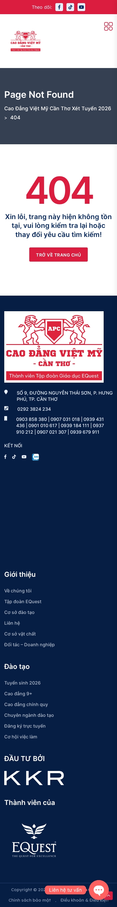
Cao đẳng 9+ (18, 693)
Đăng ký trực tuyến (25, 726)
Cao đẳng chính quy (26, 704)
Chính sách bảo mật (30, 900)
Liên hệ (12, 623)
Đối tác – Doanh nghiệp (29, 644)
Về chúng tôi (18, 591)
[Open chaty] (99, 890)
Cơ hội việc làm (20, 736)
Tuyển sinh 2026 (22, 683)
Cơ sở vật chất (20, 634)
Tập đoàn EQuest (22, 601)
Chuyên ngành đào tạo (29, 715)
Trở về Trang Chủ (58, 255)
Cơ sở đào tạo (19, 612)
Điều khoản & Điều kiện (84, 900)
